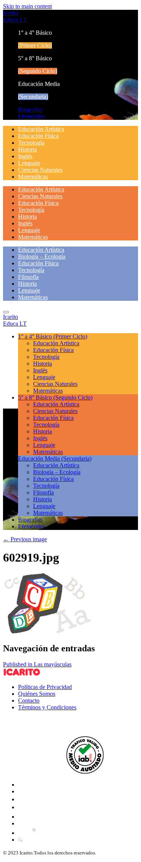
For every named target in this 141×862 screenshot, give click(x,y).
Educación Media (54, 458)
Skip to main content (27, 6)
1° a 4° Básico (52, 336)
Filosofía (28, 277)
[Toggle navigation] (6, 312)
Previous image (25, 539)
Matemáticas (33, 176)
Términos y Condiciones (47, 707)
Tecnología (31, 142)
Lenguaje (29, 163)
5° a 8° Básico (55, 397)
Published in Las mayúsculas (37, 664)
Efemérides (31, 116)
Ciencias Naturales (40, 170)
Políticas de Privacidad (45, 687)
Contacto (28, 700)
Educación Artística (41, 129)
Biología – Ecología (41, 256)
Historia (27, 149)
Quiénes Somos (36, 694)
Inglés (25, 156)
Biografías (30, 109)
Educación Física (38, 136)
